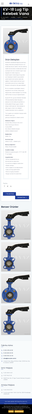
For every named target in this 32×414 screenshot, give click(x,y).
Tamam (11, 411)
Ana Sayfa (5, 17)
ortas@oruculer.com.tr (9, 358)
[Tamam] (30, 409)
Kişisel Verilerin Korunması (10, 403)
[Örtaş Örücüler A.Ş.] (16, 3)
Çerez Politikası (22, 403)
